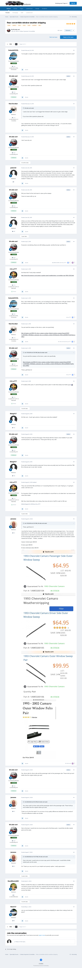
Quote (26, 69)
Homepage (15, 12)
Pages (21, 8)
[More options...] (73, 50)
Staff (22, 12)
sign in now (42, 935)
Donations (44, 8)
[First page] (7, 44)
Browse (9, 8)
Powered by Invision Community (41, 965)
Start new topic (53, 37)
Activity (15, 8)
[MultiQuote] (22, 70)
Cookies (41, 963)
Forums (8, 12)
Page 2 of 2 (22, 44)
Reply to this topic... (20, 941)
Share (60, 30)
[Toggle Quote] (23, 108)
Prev (10, 44)
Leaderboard (29, 12)
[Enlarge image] (72, 384)
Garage (37, 8)
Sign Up (73, 3)
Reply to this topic (68, 37)
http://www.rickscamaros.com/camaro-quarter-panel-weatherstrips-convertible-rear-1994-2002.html (47, 275)
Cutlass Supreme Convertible (27, 31)
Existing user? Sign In (61, 3)
